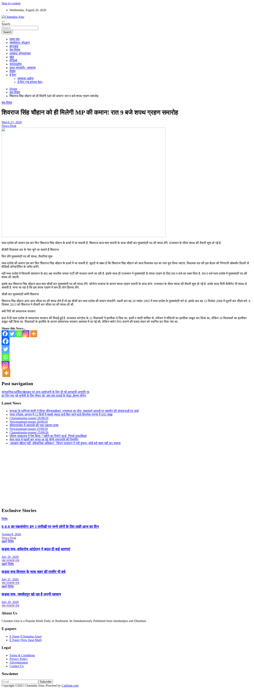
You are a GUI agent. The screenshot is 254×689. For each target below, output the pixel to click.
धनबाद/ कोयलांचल (20, 53)
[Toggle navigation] (3, 21)
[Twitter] (12, 333)
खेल (12, 57)
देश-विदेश (15, 50)
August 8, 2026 (11, 534)
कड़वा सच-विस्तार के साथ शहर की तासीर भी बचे (33, 572)
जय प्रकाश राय (10, 560)
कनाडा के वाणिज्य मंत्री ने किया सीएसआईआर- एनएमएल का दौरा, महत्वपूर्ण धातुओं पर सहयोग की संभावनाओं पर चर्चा (74, 411)
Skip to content (11, 3)
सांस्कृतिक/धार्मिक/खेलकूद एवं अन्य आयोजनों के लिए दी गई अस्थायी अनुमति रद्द (45, 392)
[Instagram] (25, 333)
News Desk (9, 125)
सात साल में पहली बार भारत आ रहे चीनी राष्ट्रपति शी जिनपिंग (44, 439)
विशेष (12, 71)
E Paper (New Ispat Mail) (26, 640)
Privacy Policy (19, 659)
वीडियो (13, 60)
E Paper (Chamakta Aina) (26, 636)
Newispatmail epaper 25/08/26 (29, 429)
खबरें (4, 541)
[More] (33, 333)
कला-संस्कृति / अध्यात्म (23, 67)
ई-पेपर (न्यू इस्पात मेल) (29, 82)
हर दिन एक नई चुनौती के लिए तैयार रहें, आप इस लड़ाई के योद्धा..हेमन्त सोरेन (44, 395)
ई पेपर (13, 75)
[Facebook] (5, 333)
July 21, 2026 (10, 579)
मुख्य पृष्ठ (15, 39)
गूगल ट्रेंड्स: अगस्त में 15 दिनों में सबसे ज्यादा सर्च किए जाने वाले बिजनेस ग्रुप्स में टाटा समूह (61, 414)
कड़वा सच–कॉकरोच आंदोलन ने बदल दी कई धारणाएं (36, 549)
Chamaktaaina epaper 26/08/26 (29, 418)
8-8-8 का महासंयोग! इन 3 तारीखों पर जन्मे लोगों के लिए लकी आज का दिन (50, 527)
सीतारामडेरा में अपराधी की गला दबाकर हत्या (34, 425)
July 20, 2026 (10, 602)
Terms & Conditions (22, 655)
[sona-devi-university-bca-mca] (83, 236)
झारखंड (14, 46)
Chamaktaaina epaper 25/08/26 (29, 432)
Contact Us (17, 666)
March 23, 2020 (12, 122)
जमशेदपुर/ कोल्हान (20, 42)
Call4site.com (70, 685)
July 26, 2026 (10, 557)
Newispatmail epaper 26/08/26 (29, 421)
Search (6, 24)
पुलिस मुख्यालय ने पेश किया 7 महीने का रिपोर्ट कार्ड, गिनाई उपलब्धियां (48, 436)
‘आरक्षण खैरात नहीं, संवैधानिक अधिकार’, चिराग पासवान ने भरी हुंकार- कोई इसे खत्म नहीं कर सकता (65, 443)
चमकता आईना (25, 78)
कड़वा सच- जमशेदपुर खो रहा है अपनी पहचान (31, 594)
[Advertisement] (121, 476)
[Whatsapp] (18, 333)
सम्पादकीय (16, 64)
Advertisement (19, 662)
